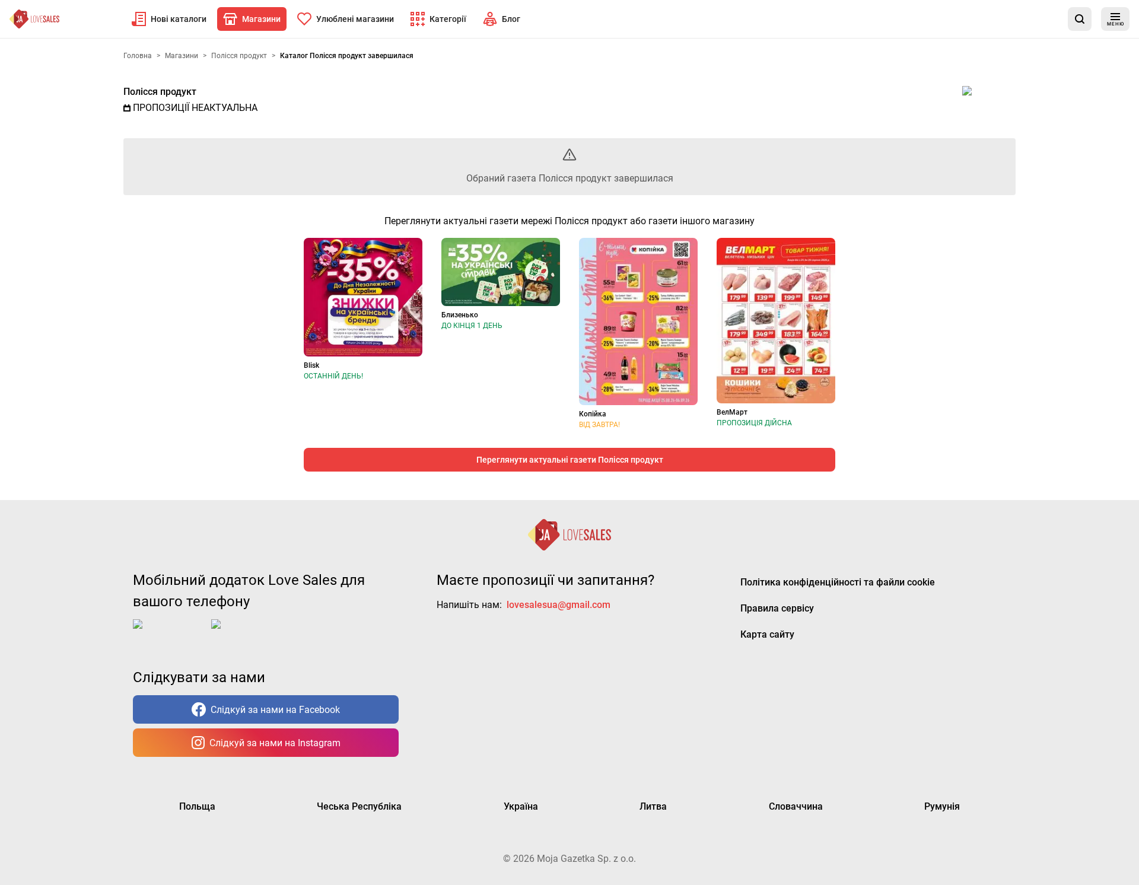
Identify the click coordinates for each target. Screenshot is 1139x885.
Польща (197, 806)
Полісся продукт (159, 91)
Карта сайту (767, 634)
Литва (653, 806)
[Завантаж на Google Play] (248, 633)
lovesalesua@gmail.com (558, 604)
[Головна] (34, 19)
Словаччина (796, 806)
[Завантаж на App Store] (169, 633)
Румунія (942, 806)
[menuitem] (169, 19)
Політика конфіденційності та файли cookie (837, 582)
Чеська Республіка (359, 806)
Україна (521, 806)
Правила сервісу (777, 608)
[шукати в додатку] (1080, 19)
